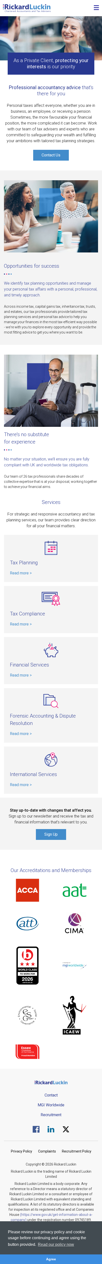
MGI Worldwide (51, 1105)
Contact (51, 1095)
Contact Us (51, 155)
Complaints (47, 1151)
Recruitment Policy (76, 1151)
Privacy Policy (21, 1151)
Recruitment (51, 1114)
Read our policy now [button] (56, 1244)
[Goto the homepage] (27, 8)
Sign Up (51, 834)
